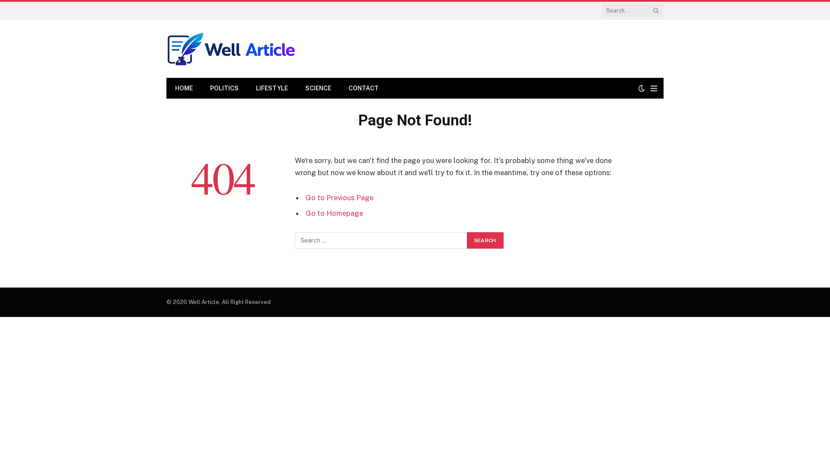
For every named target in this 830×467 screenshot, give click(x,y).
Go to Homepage (334, 213)
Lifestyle (272, 88)
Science (318, 88)
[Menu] (654, 88)
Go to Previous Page (340, 197)
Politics (224, 88)
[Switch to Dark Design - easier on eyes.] (641, 88)
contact (363, 88)
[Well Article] (231, 48)
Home (184, 88)
